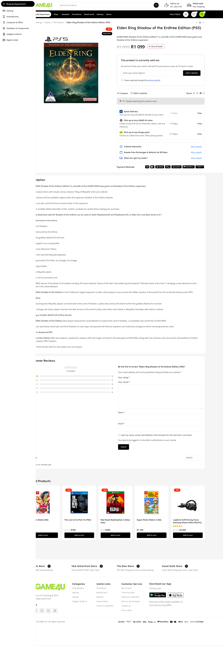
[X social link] (197, 93)
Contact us (126, 606)
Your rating (124, 377)
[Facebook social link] (194, 93)
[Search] (156, 5)
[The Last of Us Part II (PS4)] (79, 502)
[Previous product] (196, 22)
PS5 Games (59, 22)
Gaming (38, 22)
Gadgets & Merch (79, 601)
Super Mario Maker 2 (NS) (149, 520)
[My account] (186, 14)
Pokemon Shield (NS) (38, 520)
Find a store (126, 610)
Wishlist (99, 597)
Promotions (101, 588)
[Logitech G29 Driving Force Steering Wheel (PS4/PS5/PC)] (188, 502)
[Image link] (45, 586)
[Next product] (203, 22)
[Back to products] (200, 22)
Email (121, 423)
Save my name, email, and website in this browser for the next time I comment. (156, 435)
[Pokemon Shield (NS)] (43, 502)
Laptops (75, 597)
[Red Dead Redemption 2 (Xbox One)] (115, 502)
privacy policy (154, 80)
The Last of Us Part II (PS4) (77, 520)
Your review (124, 382)
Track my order (128, 592)
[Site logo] (39, 5)
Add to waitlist (192, 73)
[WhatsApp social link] (203, 93)
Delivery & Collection (130, 597)
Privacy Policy (102, 601)
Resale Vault (101, 592)
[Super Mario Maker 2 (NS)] (152, 502)
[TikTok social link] (55, 610)
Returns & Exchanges (130, 601)
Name (121, 412)
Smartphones (78, 588)
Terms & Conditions (105, 606)
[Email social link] (200, 93)
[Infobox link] (173, 5)
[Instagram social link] (42, 610)
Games (48, 22)
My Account (126, 588)
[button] (43, 535)
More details (196, 146)
